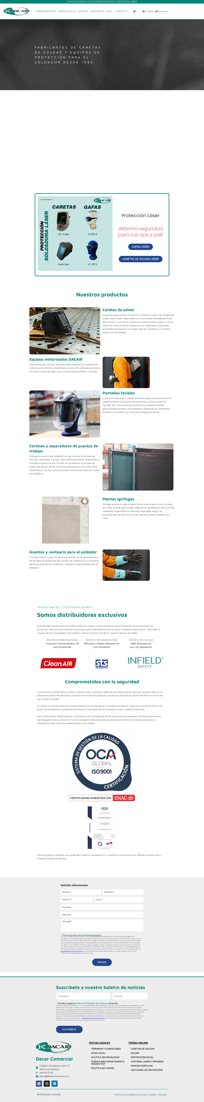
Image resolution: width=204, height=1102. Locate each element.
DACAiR (135, 1053)
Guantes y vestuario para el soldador (63, 552)
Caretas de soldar (119, 309)
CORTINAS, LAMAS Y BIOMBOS (147, 1061)
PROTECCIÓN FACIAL (142, 1057)
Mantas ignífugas (118, 499)
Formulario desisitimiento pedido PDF (107, 1062)
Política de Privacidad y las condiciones (92, 1003)
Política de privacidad (105, 1057)
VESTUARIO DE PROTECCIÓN (147, 1070)
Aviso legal (142, 1094)
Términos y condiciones (106, 1049)
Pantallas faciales (119, 393)
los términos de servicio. (91, 935)
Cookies (153, 1094)
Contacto (162, 1094)
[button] (67, 11)
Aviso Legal (98, 1053)
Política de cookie (102, 1068)
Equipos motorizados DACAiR (56, 359)
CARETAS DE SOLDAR (142, 1049)
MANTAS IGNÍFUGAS (142, 1066)
